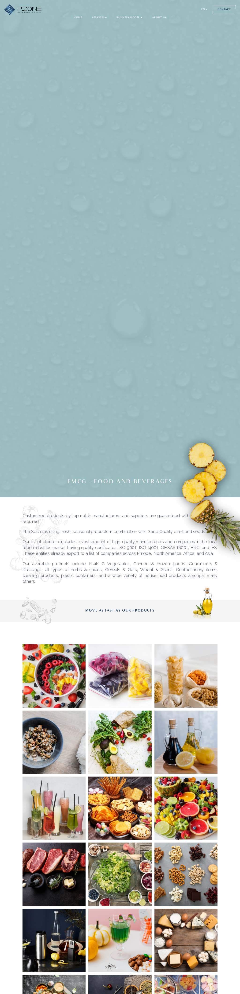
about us (159, 17)
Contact (224, 9)
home (78, 17)
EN (203, 9)
